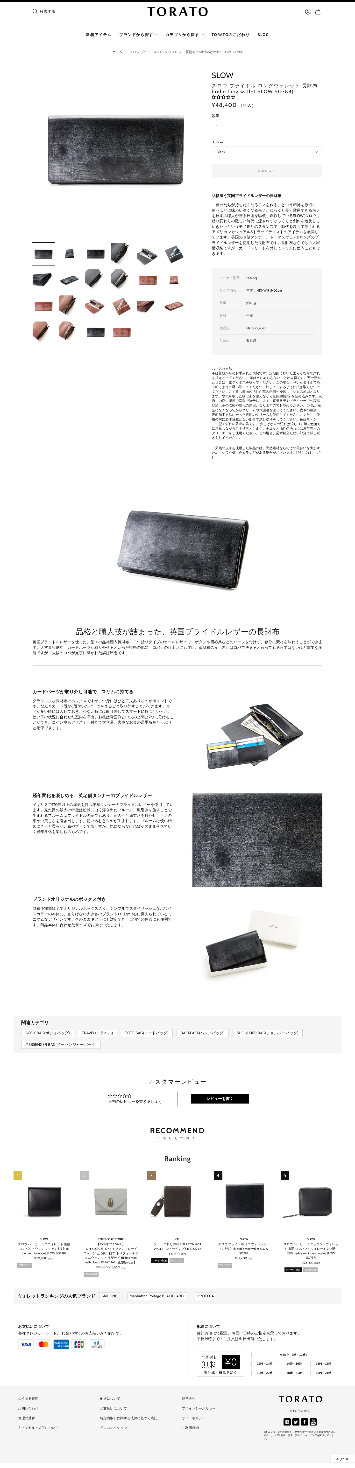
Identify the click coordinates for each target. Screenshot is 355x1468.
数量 (216, 115)
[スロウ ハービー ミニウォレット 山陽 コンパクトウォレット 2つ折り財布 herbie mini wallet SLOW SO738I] (44, 1201)
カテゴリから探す (182, 34)
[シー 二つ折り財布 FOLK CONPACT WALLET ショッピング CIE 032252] (177, 1201)
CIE (177, 1239)
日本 (340, 1459)
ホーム (117, 52)
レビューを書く (220, 1098)
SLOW (222, 75)
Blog (263, 34)
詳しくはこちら (310, 452)
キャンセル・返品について (38, 1428)
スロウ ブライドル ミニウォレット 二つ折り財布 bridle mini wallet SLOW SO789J (244, 1248)
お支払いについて (33, 1326)
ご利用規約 (190, 1428)
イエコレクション (113, 1428)
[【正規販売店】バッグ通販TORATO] (177, 11)
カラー (217, 142)
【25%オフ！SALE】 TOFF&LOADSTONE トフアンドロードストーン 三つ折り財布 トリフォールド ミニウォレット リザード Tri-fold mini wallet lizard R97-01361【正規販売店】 (110, 1253)
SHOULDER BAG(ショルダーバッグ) (267, 1033)
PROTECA (205, 1296)
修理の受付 (26, 1418)
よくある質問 (28, 1398)
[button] (223, 97)
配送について (208, 1326)
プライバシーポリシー (199, 1408)
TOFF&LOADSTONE (111, 1239)
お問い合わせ (28, 1408)
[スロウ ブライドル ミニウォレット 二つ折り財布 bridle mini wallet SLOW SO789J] (244, 1201)
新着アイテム (99, 34)
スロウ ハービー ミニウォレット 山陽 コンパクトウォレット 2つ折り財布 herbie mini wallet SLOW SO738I (44, 1248)
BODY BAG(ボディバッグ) (47, 1033)
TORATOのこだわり (231, 34)
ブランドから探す (136, 34)
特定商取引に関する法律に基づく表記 (128, 1418)
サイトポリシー (194, 1418)
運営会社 (188, 1398)
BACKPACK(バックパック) (203, 1033)
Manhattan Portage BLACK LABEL (157, 1296)
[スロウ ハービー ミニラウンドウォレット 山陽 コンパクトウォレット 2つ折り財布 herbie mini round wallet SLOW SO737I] (311, 1201)
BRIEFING (109, 1296)
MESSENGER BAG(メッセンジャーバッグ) (61, 1044)
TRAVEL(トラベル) (97, 1033)
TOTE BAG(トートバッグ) (147, 1033)
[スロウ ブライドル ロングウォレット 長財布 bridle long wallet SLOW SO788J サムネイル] (43, 254)
